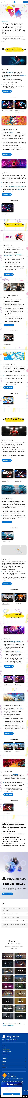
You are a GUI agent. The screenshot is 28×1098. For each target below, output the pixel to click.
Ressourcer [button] (4, 1067)
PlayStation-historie (6, 1055)
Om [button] (3, 1044)
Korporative (4, 1053)
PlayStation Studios (6, 1049)
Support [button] (4, 1064)
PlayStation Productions (6, 1051)
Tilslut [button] (3, 1070)
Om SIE (3, 1046)
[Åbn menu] (1, 2)
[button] (7, 91)
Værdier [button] (4, 1061)
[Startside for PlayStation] (14, 2)
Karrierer (3, 1047)
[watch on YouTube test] (10, 107)
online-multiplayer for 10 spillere (16, 186)
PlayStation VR (22, 75)
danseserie (10, 132)
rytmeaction (10, 72)
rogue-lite (15, 774)
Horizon (21, 708)
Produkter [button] (4, 1058)
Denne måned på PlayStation (11, 1039)
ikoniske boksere (9, 453)
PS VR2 (19, 189)
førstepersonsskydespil (15, 641)
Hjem (3, 1039)
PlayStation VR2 (7, 76)
